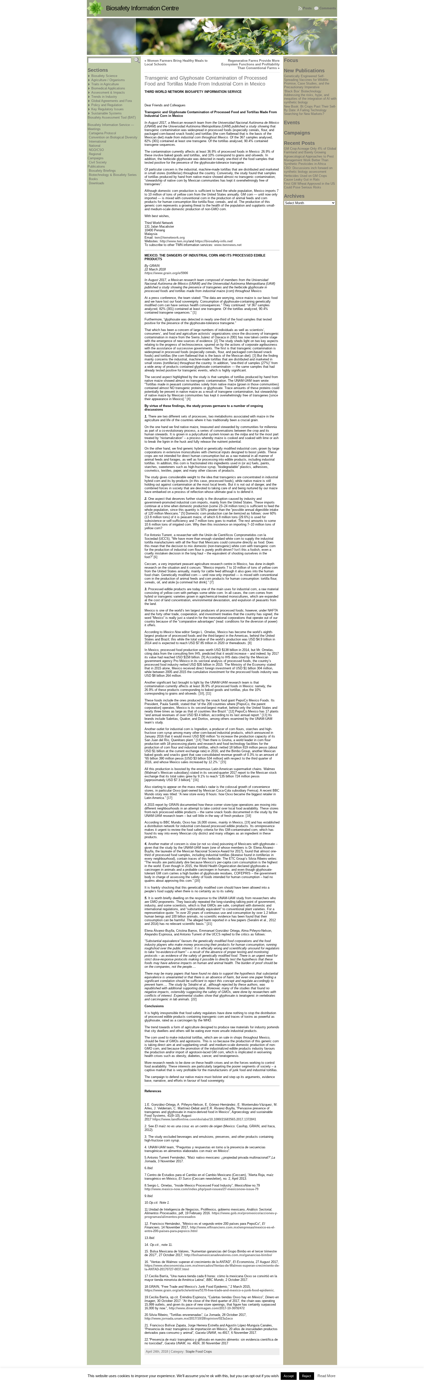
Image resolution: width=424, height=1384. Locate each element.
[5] (183, 513)
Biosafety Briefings (102, 170)
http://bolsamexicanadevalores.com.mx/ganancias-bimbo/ (228, 1255)
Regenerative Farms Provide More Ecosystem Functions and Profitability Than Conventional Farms (250, 64)
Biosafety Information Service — (111, 125)
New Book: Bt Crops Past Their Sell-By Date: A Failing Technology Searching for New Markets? (310, 110)
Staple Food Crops (199, 1351)
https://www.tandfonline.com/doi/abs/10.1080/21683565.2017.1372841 (204, 1119)
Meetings (94, 129)
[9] (203, 657)
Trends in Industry (104, 96)
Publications (96, 166)
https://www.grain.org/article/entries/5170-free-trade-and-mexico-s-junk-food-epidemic (209, 1290)
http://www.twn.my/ (174, 241)
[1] (194, 312)
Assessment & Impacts (108, 92)
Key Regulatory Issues (107, 109)
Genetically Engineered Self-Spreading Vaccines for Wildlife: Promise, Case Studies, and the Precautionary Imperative (306, 81)
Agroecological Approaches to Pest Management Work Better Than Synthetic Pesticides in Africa (309, 160)
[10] (201, 693)
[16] (196, 780)
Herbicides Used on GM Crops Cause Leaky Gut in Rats (305, 177)
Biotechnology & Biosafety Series (113, 175)
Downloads (96, 183)
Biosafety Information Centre (142, 8)
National (94, 145)
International (97, 141)
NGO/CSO (96, 150)
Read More (326, 1376)
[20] (197, 880)
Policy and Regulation (106, 105)
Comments (327, 8)
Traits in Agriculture (105, 84)
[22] (194, 999)
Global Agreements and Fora (111, 101)
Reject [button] (306, 1376)
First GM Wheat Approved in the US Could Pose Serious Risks (309, 185)
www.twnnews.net (227, 245)
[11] (208, 693)
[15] (223, 762)
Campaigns (96, 158)
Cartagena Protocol (102, 133)
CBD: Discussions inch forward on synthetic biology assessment (308, 169)
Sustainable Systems (106, 113)
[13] (264, 715)
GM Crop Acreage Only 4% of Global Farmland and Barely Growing (310, 150)
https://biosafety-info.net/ (214, 241)
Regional (95, 154)
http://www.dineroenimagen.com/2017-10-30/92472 (207, 1308)
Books (93, 179)
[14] (198, 740)
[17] (169, 798)
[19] (247, 822)
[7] (211, 582)
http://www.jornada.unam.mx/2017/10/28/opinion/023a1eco (189, 1318)
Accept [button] (289, 1376)
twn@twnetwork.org (170, 237)
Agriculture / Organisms (108, 80)
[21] (209, 924)
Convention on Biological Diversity (113, 137)
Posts (307, 8)
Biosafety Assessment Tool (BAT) (112, 117)
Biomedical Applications (108, 88)
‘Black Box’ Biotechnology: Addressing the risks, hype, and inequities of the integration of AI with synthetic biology (310, 96)
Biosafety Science (104, 76)
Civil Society (98, 162)
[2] (216, 341)
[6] (155, 557)
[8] (250, 643)
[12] (231, 711)
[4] (188, 399)
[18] (248, 816)
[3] (254, 355)
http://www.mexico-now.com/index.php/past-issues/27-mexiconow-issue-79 (201, 1189)
